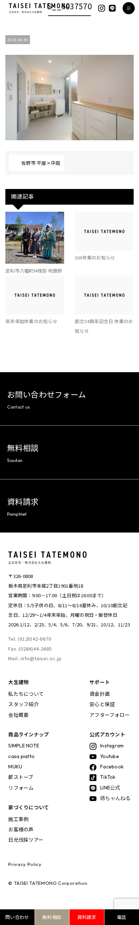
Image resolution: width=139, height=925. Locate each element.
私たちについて (26, 693)
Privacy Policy (24, 864)
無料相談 (51, 917)
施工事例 (18, 818)
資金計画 (99, 693)
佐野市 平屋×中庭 (40, 162)
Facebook (112, 766)
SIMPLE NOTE (23, 745)
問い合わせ (17, 917)
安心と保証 (102, 704)
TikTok (108, 777)
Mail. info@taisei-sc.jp (34, 658)
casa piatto (21, 756)
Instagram (112, 745)
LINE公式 (110, 787)
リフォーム (21, 787)
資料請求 (86, 917)
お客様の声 (21, 829)
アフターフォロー (109, 714)
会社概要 (18, 714)
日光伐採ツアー (25, 839)
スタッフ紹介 (23, 704)
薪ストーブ (20, 777)
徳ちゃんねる (115, 798)
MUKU (15, 766)
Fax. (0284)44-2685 (30, 648)
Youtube (109, 756)
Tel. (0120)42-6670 (29, 638)
